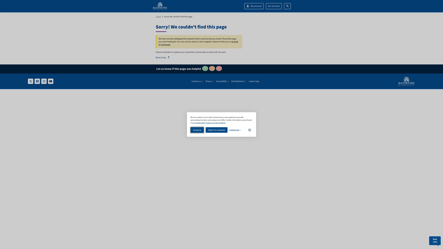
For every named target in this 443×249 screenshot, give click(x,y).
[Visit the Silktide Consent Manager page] (249, 130)
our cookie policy (199, 123)
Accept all (197, 130)
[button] (435, 240)
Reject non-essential (216, 130)
